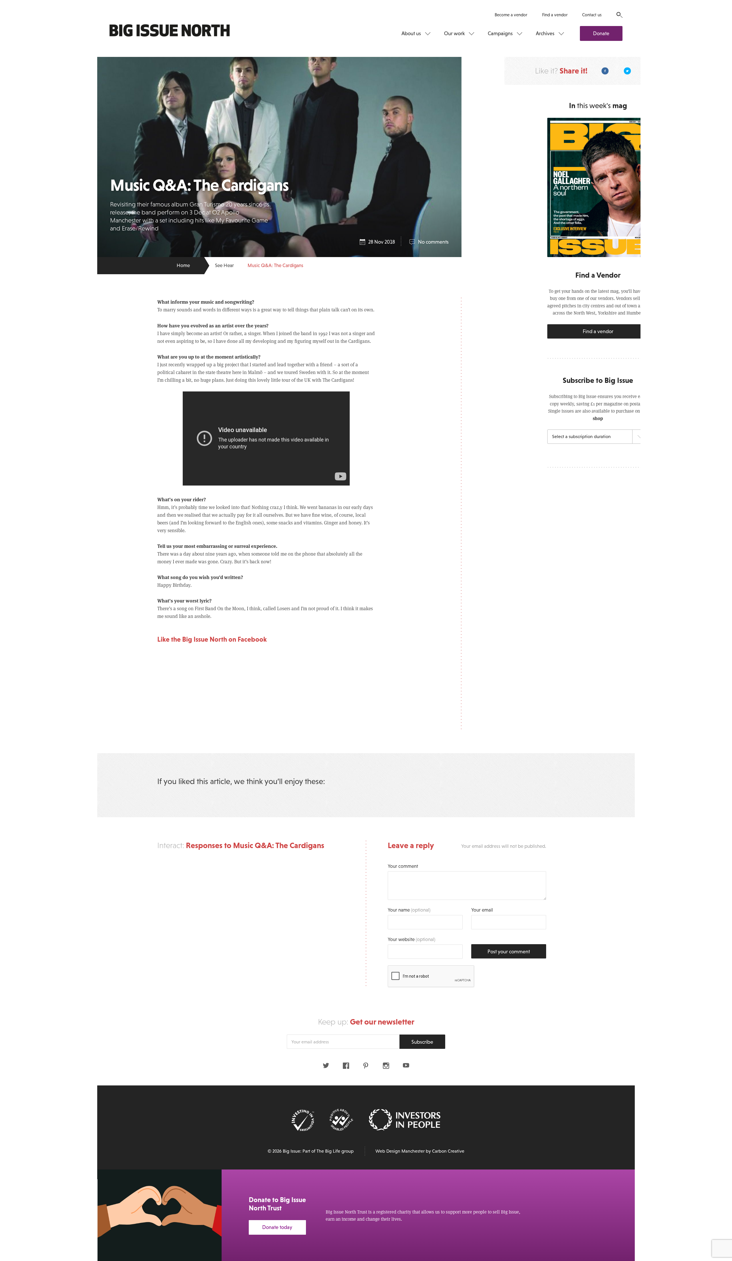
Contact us (592, 14)
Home (183, 265)
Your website (411, 939)
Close (715, 1181)
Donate (601, 33)
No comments (433, 242)
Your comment (403, 866)
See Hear (224, 265)
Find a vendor (555, 14)
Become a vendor (511, 14)
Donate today (277, 1227)
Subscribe (422, 1042)
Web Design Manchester (400, 1151)
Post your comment (509, 951)
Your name (409, 910)
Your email (482, 910)
